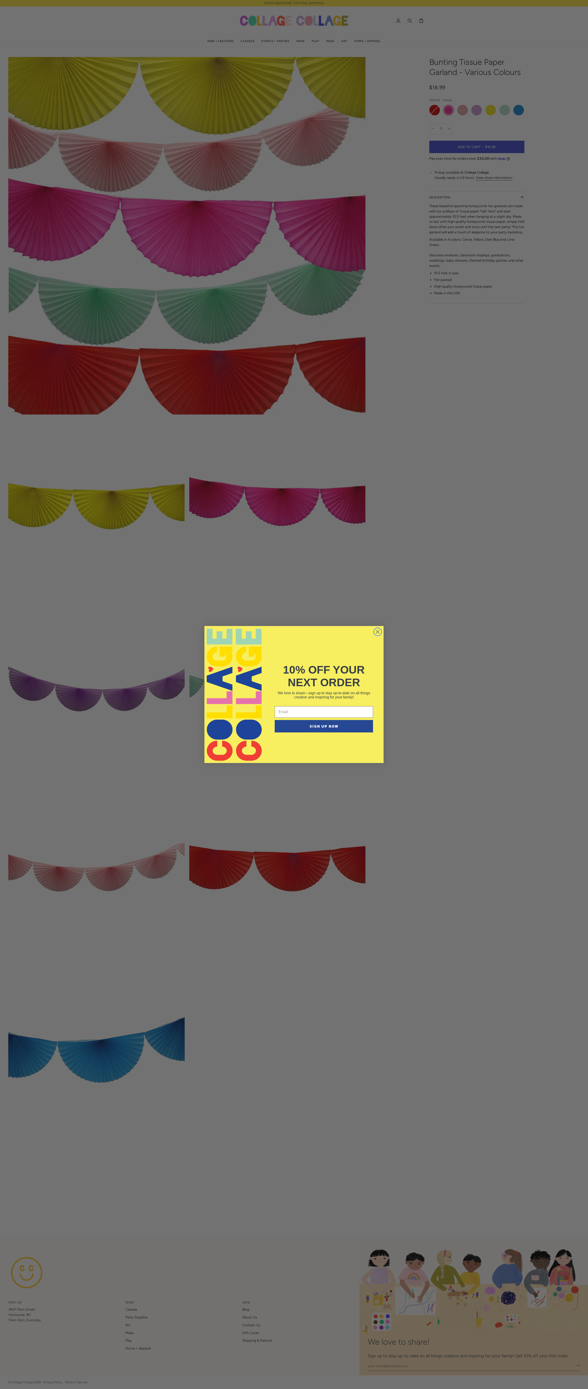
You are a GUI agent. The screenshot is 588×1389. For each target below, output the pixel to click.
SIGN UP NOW (324, 726)
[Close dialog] (378, 632)
